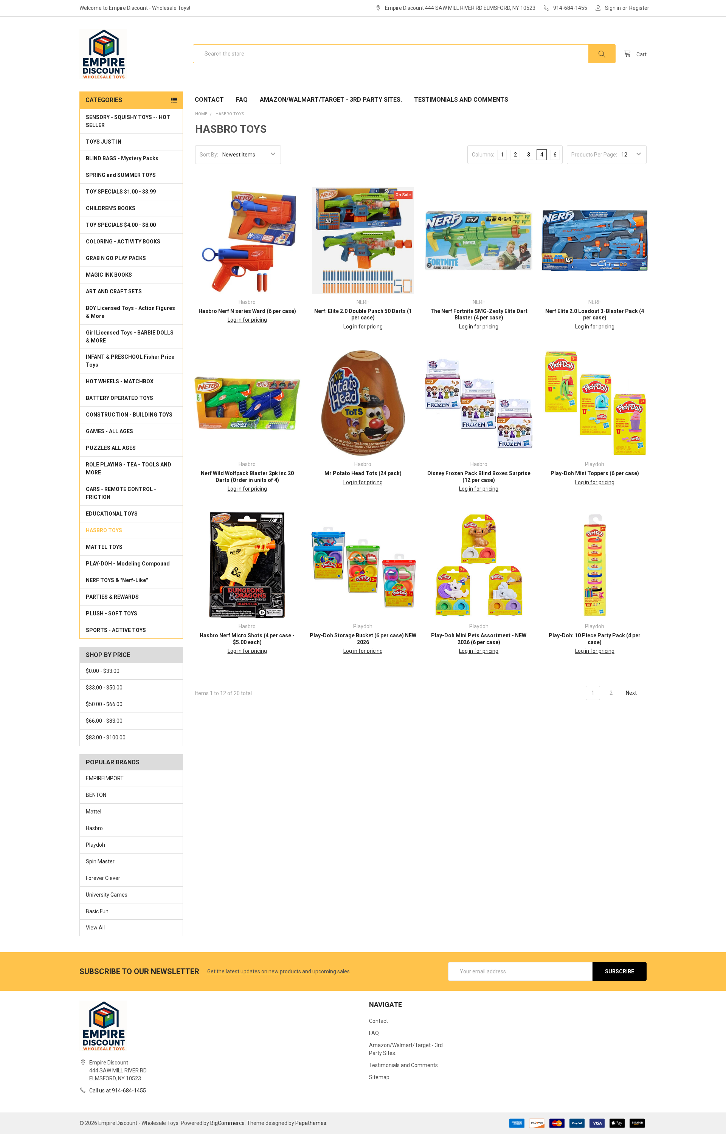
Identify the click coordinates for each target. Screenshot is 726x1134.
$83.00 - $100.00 (106, 737)
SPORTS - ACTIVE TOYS (116, 630)
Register (639, 8)
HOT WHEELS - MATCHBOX (120, 381)
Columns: (483, 155)
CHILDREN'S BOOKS (110, 208)
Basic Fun (97, 911)
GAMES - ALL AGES (109, 431)
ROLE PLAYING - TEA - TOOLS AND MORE (128, 469)
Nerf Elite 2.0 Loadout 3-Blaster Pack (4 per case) (594, 314)
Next (632, 693)
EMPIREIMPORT (105, 778)
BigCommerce (227, 1123)
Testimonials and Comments (461, 99)
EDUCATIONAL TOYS (112, 514)
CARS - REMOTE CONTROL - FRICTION (121, 493)
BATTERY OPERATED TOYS (119, 398)
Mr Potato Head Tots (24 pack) (363, 473)
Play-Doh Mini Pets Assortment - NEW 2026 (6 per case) (478, 638)
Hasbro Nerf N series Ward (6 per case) (247, 311)
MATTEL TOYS (104, 547)
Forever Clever (103, 878)
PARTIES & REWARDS (112, 597)
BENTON (96, 795)
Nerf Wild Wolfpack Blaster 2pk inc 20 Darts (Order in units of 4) (247, 476)
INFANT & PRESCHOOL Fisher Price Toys (130, 361)
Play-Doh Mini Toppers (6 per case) (595, 473)
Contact (209, 99)
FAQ (242, 99)
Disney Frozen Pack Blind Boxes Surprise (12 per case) (479, 476)
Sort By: (209, 155)
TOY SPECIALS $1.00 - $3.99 (121, 192)
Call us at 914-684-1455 (117, 1091)
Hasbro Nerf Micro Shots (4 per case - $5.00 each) (247, 638)
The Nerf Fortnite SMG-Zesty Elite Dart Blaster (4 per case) (478, 314)
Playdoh (95, 845)
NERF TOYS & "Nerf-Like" (117, 580)
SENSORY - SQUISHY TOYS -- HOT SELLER (128, 121)
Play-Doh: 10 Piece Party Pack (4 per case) (595, 638)
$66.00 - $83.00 (104, 721)
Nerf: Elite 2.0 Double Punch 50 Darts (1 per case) (363, 314)
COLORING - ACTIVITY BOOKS (123, 242)
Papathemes (310, 1123)
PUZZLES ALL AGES (111, 448)
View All (95, 928)
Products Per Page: (594, 155)
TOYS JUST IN (103, 142)
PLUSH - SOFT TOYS (111, 613)
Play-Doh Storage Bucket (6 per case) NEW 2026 (363, 638)
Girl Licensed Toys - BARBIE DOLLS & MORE (130, 337)
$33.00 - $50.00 (104, 688)
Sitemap (379, 1077)
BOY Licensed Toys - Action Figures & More (130, 312)
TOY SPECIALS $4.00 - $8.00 (121, 225)
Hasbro (94, 828)
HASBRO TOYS (104, 530)
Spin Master (100, 861)
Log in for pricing (247, 320)
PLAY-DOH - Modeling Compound (128, 564)
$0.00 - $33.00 (102, 671)
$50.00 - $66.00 (104, 704)
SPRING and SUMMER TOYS (121, 175)
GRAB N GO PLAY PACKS (116, 258)
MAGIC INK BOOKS (109, 275)
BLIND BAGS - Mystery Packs (122, 158)
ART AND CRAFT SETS (114, 291)
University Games (106, 895)
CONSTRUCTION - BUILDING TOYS (129, 415)
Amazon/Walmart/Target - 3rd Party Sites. (331, 99)
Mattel (93, 812)
